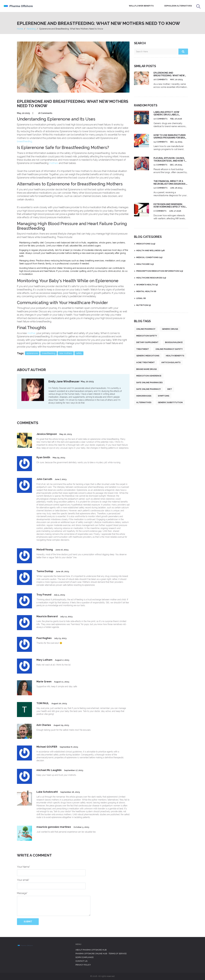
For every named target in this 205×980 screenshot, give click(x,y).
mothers (53, 163)
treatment (142, 349)
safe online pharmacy (148, 389)
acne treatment (145, 362)
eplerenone (32, 353)
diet (169, 389)
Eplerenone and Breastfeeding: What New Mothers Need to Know (169, 75)
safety (79, 353)
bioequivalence (174, 342)
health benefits (175, 356)
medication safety (146, 336)
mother (31, 333)
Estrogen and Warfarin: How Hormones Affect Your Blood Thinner (170, 207)
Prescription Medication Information (159, 271)
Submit (28, 921)
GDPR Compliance (84, 957)
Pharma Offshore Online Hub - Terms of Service (101, 953)
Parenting (31, 29)
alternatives (143, 402)
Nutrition (143, 305)
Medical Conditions (149, 257)
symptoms (163, 396)
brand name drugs (146, 369)
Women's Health (147, 285)
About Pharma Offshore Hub (91, 950)
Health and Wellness (150, 250)
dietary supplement (147, 342)
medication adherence (148, 376)
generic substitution (170, 402)
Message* (22, 893)
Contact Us (81, 961)
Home (20, 29)
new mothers (65, 353)
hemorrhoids (143, 396)
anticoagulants (170, 362)
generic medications (147, 356)
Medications (145, 244)
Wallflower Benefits (141, 6)
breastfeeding (24, 141)
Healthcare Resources (151, 278)
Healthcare (145, 264)
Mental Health (146, 291)
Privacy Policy (83, 965)
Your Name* (23, 866)
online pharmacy (145, 329)
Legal (141, 298)
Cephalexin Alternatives (178, 6)
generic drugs (170, 329)
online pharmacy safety (169, 349)
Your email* (23, 880)
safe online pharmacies (149, 382)
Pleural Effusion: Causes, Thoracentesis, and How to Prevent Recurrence (170, 161)
